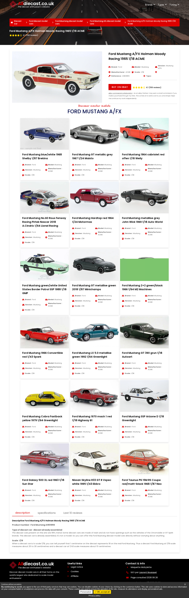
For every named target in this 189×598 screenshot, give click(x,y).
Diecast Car (17, 22)
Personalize (85, 592)
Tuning (173, 4)
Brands (148, 4)
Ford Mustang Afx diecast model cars (105, 22)
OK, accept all (103, 592)
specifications (47, 513)
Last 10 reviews (72, 513)
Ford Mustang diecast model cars (69, 22)
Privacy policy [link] (94, 596)
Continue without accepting (11, 584)
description (22, 513)
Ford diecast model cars (38, 22)
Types (161, 4)
